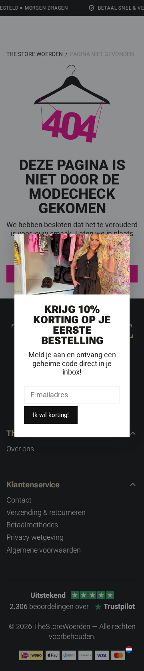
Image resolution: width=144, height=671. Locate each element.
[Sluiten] (120, 243)
